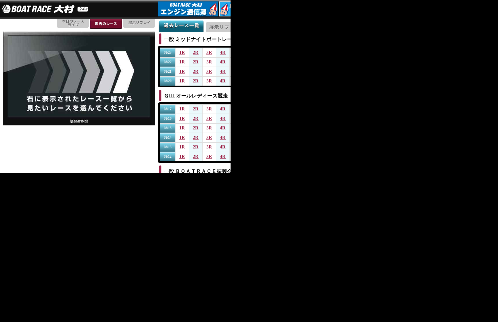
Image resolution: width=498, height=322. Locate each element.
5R (236, 52)
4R (223, 52)
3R (209, 52)
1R (182, 52)
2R (196, 52)
